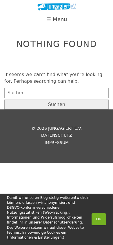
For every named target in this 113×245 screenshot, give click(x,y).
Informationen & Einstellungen (35, 237)
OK (98, 219)
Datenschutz (56, 135)
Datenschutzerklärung (62, 222)
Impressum (57, 142)
